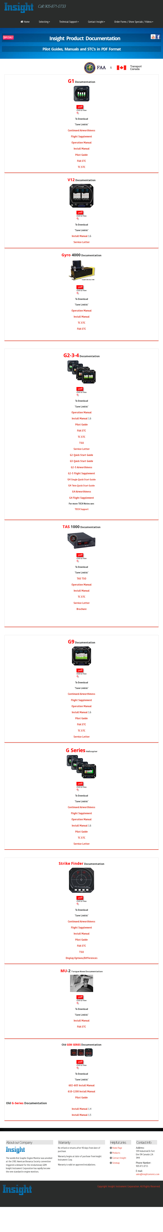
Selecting (43, 21)
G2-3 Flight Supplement (81, 473)
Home (26, 21)
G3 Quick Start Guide (81, 461)
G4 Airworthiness (81, 491)
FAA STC (81, 329)
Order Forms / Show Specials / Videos (133, 21)
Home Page (117, 1147)
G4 (81, 479)
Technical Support (68, 21)
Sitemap (116, 1162)
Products (116, 1152)
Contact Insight (95, 21)
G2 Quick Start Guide (81, 455)
